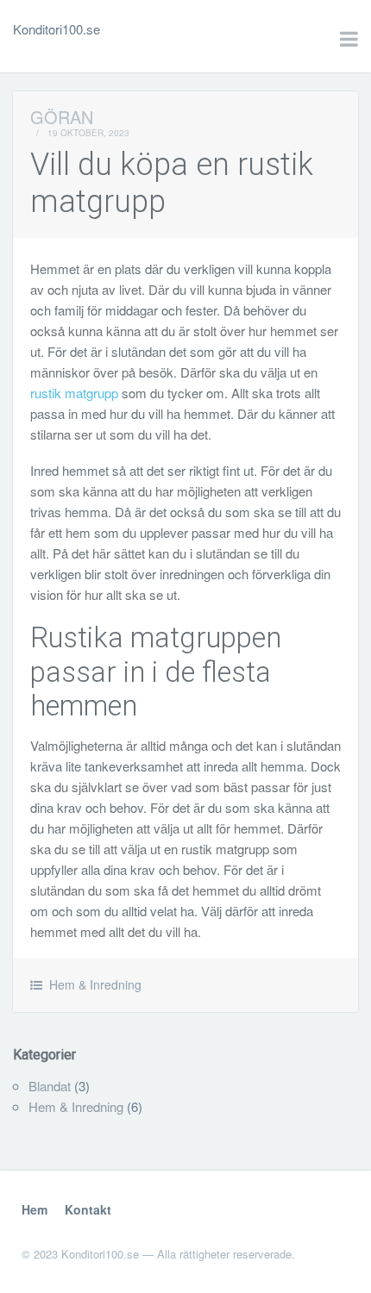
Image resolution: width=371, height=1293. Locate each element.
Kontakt (88, 1209)
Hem (34, 1209)
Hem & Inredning (95, 984)
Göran (61, 117)
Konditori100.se (56, 29)
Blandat (49, 1086)
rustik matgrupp (74, 393)
